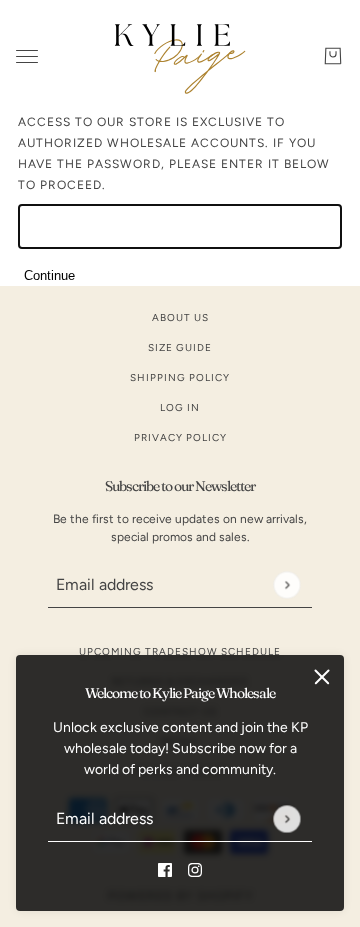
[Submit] (286, 818)
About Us (180, 317)
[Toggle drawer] (27, 56)
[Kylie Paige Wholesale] (180, 56)
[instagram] (195, 868)
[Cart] (333, 56)
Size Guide (180, 347)
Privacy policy (180, 437)
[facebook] (165, 868)
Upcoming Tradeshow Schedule (180, 651)
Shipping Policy (180, 377)
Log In (180, 407)
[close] (322, 677)
